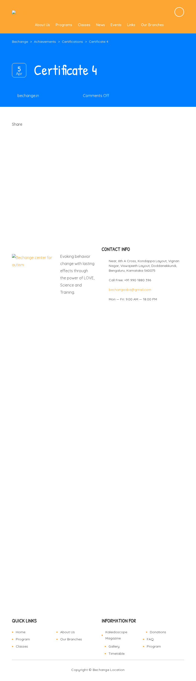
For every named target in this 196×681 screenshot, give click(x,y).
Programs (64, 24)
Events (116, 24)
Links (131, 24)
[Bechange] (23, 12)
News (100, 24)
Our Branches (152, 24)
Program (23, 639)
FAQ (150, 639)
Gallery (114, 646)
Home (20, 632)
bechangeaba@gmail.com (130, 289)
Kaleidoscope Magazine (116, 635)
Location (117, 670)
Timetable (117, 653)
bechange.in (28, 95)
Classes (84, 24)
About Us (42, 24)
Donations (158, 632)
